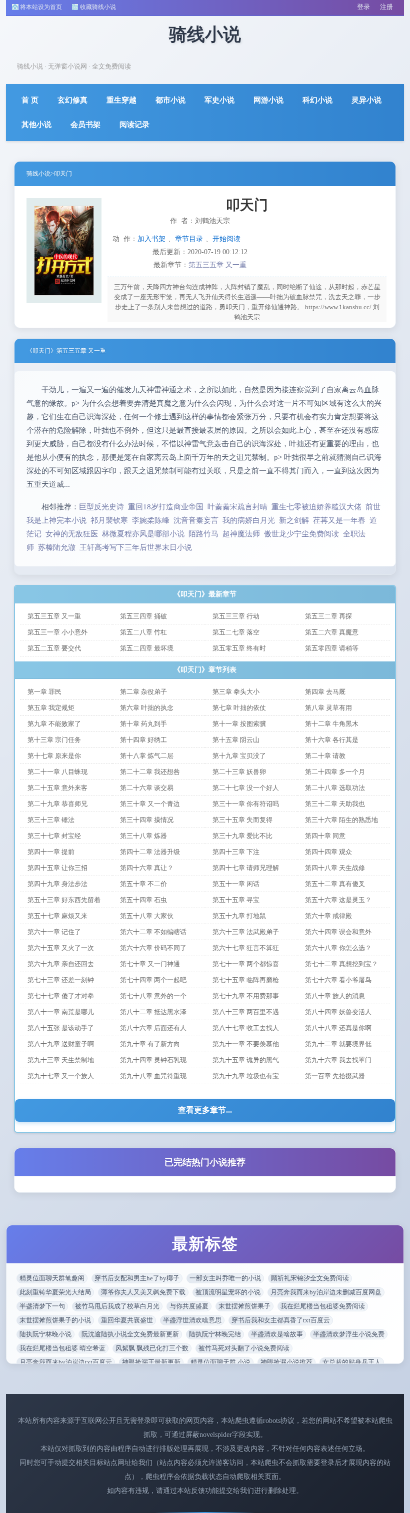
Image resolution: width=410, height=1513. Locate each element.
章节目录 (189, 239)
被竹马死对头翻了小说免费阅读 (244, 1348)
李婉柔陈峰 (151, 520)
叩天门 (63, 173)
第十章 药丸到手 (143, 723)
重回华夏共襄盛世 (127, 1320)
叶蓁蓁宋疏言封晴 (238, 507)
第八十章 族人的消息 (335, 996)
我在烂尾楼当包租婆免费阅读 (322, 1306)
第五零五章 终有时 (239, 648)
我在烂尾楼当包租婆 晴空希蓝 (63, 1348)
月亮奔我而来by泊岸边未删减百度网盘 (326, 1292)
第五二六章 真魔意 (331, 632)
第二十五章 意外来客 (58, 788)
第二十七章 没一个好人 (245, 788)
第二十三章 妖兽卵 (239, 772)
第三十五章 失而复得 (242, 820)
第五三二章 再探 (328, 616)
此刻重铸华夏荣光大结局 (55, 1292)
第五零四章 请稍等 (331, 648)
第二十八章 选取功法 (335, 788)
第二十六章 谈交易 (147, 788)
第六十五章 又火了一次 (61, 948)
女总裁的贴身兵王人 (351, 1362)
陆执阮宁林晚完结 (215, 1334)
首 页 (30, 100)
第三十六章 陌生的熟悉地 (341, 820)
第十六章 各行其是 (331, 739)
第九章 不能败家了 (54, 723)
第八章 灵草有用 (328, 707)
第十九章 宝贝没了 (239, 756)
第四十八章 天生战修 (335, 868)
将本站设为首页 (41, 7)
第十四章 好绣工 (143, 739)
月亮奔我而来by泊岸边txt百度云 (66, 1362)
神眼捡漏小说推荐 (286, 1362)
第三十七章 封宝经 (54, 836)
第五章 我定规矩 (51, 707)
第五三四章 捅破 (143, 616)
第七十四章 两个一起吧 (153, 980)
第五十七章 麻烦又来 (58, 916)
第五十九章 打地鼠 (239, 916)
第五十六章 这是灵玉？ (338, 900)
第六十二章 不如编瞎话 (153, 932)
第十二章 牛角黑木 (331, 723)
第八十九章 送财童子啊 (61, 1044)
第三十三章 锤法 (51, 820)
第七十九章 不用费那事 (245, 996)
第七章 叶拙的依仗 (239, 707)
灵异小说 (367, 100)
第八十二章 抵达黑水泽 (153, 1012)
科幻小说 (317, 100)
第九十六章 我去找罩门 (338, 1060)
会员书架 (85, 125)
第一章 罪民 (45, 691)
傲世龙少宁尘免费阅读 (301, 534)
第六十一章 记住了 (54, 932)
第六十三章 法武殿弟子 (245, 932)
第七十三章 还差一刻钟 (61, 980)
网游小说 (269, 100)
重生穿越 (121, 100)
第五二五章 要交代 (54, 648)
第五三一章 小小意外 (58, 632)
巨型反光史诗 (101, 507)
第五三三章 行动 (236, 616)
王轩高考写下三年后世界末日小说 (136, 547)
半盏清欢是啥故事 (277, 1334)
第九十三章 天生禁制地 (61, 1060)
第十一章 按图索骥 (239, 723)
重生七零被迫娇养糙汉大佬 (317, 507)
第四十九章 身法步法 (58, 884)
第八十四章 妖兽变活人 (338, 1012)
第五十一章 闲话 (236, 884)
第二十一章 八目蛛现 (58, 772)
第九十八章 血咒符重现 (153, 1076)
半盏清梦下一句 (42, 1306)
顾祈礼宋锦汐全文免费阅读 (310, 1278)
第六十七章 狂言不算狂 (245, 948)
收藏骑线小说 (98, 7)
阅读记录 (135, 125)
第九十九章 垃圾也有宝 (245, 1076)
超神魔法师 (241, 534)
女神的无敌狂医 (72, 534)
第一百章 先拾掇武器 (335, 1076)
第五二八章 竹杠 (143, 632)
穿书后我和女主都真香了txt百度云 (281, 1320)
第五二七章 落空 (236, 632)
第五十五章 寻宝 (236, 900)
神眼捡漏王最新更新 (151, 1362)
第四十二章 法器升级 (150, 852)
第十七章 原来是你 (54, 756)
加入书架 (152, 239)
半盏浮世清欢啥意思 (192, 1320)
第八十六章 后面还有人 (153, 1028)
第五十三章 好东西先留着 (64, 900)
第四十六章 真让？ (147, 868)
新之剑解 (294, 520)
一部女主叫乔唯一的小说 (225, 1278)
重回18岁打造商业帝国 (166, 507)
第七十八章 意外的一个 (153, 996)
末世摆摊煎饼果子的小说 (55, 1320)
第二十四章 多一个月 (335, 772)
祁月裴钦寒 (109, 520)
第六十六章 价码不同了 (153, 948)
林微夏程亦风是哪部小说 (143, 534)
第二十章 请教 (325, 756)
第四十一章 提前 (51, 852)
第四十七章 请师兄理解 (245, 868)
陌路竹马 (203, 534)
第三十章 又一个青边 (150, 804)
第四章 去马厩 (325, 691)
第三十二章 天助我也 (335, 804)
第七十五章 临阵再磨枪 (245, 980)
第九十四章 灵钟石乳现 (153, 1060)
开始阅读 (226, 239)
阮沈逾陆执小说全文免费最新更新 (130, 1334)
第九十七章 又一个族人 (61, 1076)
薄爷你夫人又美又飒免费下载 (143, 1292)
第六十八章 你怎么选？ (338, 948)
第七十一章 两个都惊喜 (245, 964)
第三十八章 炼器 (143, 836)
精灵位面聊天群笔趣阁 (52, 1278)
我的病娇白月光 (248, 520)
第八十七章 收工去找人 (245, 1028)
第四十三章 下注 (236, 852)
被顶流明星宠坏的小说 (228, 1292)
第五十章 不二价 (143, 884)
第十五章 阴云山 (236, 739)
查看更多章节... (205, 1110)
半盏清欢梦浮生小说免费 (348, 1334)
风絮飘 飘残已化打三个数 (152, 1348)
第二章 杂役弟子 (143, 691)
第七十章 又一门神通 (150, 964)
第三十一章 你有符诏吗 (245, 804)
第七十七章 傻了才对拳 (61, 996)
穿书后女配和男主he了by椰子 (137, 1278)
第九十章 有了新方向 (150, 1044)
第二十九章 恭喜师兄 (58, 804)
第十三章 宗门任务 (54, 739)
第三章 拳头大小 (236, 691)
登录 (363, 7)
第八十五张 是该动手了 (61, 1028)
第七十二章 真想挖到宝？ (341, 964)
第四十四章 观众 (328, 852)
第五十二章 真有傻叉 (335, 884)
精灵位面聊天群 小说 (220, 1362)
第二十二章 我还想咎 (150, 772)
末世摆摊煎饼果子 (244, 1306)
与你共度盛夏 (189, 1306)
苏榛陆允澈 (57, 547)
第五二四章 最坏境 (147, 648)
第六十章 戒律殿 (328, 916)
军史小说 (219, 100)
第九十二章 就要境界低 (338, 1044)
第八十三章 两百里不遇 (245, 1012)
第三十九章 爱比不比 (242, 836)
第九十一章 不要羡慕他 (245, 1044)
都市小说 (171, 100)
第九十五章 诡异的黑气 (245, 1060)
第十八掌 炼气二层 (147, 756)
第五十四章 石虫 (143, 900)
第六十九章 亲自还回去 (61, 964)
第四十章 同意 (325, 836)
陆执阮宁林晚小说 (46, 1334)
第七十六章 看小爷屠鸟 (338, 980)
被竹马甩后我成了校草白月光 (117, 1306)
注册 (386, 7)
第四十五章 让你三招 (58, 868)
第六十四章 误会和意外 (338, 932)
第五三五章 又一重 (217, 265)
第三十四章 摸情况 (147, 820)
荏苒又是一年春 (339, 520)
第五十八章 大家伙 (147, 916)
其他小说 (37, 125)
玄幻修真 (73, 100)
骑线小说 (38, 173)
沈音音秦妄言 (196, 520)
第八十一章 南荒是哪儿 (61, 1012)
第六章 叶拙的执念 (147, 707)
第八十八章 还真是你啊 (338, 1028)
